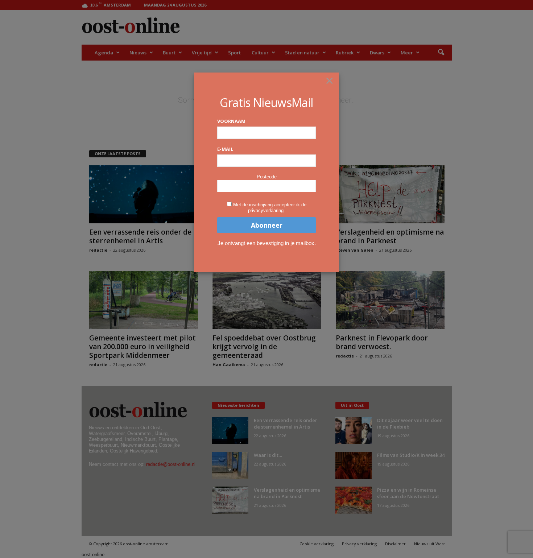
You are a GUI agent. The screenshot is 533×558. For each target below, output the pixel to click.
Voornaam (231, 121)
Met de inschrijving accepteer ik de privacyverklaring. (269, 207)
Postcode (267, 176)
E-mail (225, 149)
